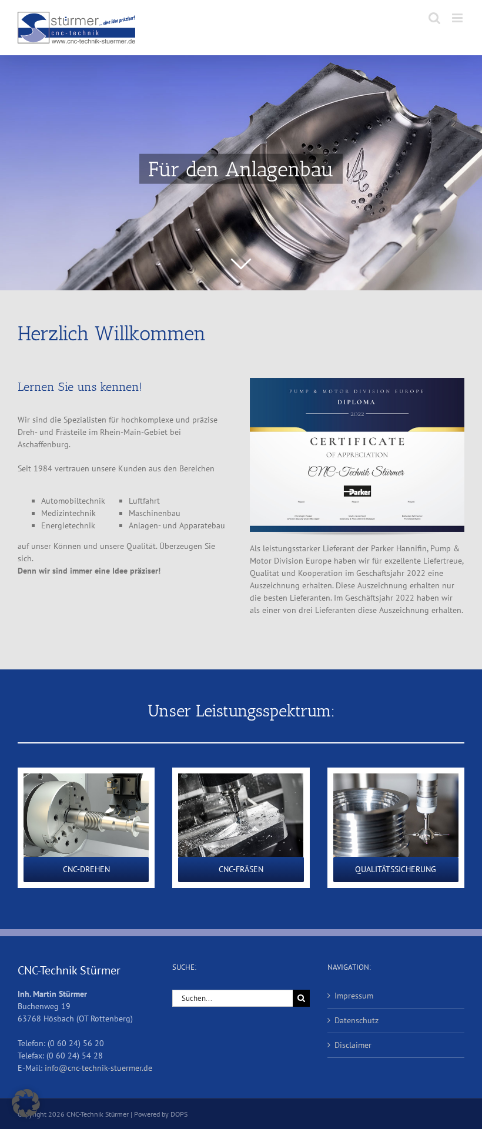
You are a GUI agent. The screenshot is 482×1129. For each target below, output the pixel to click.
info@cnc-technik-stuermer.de (98, 1068)
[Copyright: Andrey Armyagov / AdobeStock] (240, 777)
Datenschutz (356, 1020)
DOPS (179, 1114)
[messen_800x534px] (395, 777)
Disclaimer (352, 1045)
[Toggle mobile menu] (458, 18)
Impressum (353, 995)
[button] (26, 1103)
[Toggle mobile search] (434, 18)
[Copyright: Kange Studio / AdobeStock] (86, 777)
